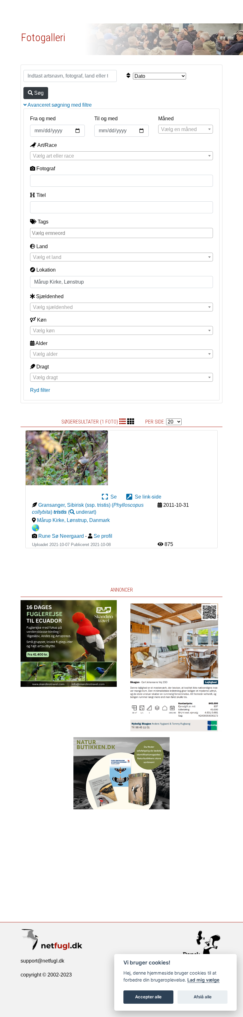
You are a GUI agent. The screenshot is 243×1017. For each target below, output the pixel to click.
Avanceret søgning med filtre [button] (59, 105)
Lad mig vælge (203, 979)
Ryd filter (40, 390)
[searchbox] (122, 232)
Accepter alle (148, 996)
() (74, 512)
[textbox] (186, 129)
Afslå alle (203, 996)
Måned (166, 118)
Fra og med (43, 118)
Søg (38, 93)
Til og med (106, 118)
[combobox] (185, 129)
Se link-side (146, 496)
